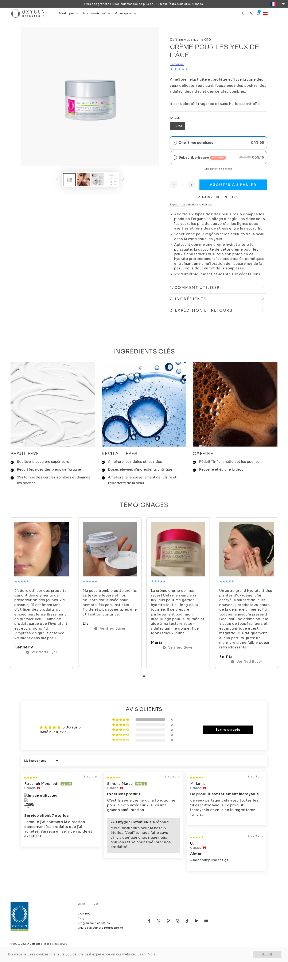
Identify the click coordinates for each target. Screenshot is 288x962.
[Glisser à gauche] (57, 179)
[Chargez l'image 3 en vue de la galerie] (97, 179)
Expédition (177, 204)
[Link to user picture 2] (29, 803)
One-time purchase (196, 142)
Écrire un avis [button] (227, 729)
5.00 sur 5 (71, 727)
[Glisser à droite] (123, 179)
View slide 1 (144, 676)
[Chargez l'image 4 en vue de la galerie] (111, 179)
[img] (31, 777)
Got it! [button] (267, 954)
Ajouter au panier (233, 185)
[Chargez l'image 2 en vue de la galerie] (83, 179)
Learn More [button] (146, 954)
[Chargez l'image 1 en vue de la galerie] (69, 179)
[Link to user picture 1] (60, 795)
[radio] (175, 157)
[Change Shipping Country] (265, 13)
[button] (244, 13)
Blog (81, 918)
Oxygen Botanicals (31, 944)
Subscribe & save (201, 157)
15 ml (177, 126)
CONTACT (85, 913)
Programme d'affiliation (94, 923)
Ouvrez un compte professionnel (101, 927)
